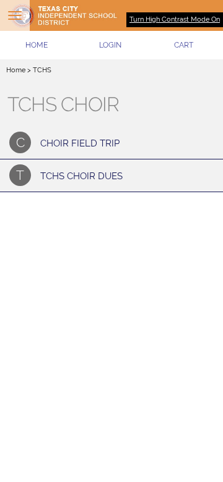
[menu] (15, 15)
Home (15, 70)
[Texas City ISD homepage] (111, 15)
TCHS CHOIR (63, 104)
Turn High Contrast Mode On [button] (174, 19)
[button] (110, 45)
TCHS (42, 70)
